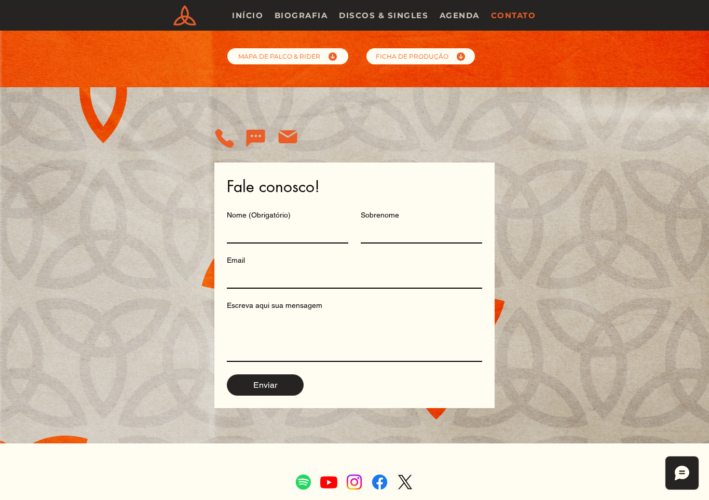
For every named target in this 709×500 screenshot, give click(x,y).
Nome (259, 215)
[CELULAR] (224, 138)
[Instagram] (354, 482)
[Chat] (255, 138)
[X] (405, 482)
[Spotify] (303, 482)
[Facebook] (380, 482)
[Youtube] (329, 482)
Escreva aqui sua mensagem (274, 305)
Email (236, 260)
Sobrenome (380, 215)
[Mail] (287, 137)
